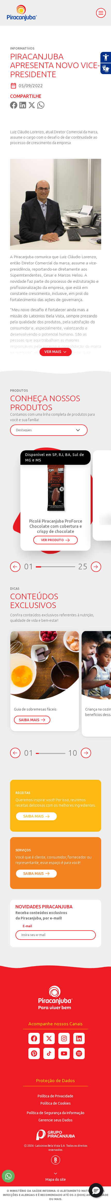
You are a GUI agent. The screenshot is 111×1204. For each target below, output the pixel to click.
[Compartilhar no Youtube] (64, 1053)
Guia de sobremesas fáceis (35, 709)
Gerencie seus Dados (55, 1120)
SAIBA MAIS (29, 720)
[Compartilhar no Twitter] (49, 1038)
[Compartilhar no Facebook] (34, 1038)
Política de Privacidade (55, 1096)
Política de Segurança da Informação (55, 1113)
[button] (96, 1190)
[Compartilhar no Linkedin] (79, 1038)
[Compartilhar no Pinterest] (34, 1053)
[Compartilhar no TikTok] (49, 1053)
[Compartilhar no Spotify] (79, 1053)
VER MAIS (52, 352)
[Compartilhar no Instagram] (64, 1038)
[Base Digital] (55, 1158)
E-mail (27, 926)
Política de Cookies (56, 1103)
